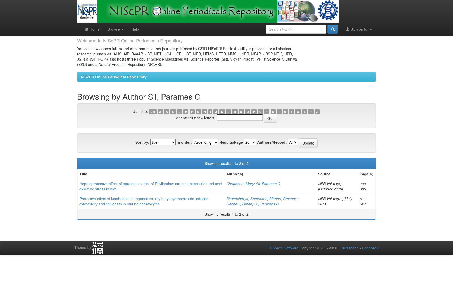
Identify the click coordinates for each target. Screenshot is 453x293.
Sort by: (142, 142)
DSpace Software (284, 248)
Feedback (370, 248)
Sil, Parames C (268, 183)
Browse (114, 29)
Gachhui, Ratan (239, 203)
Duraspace (350, 248)
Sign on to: (359, 29)
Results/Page (231, 142)
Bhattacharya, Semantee (246, 198)
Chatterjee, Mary (240, 183)
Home (94, 29)
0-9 (153, 112)
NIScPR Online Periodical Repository (114, 76)
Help (135, 29)
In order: (184, 142)
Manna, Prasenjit (283, 198)
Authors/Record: (272, 142)
